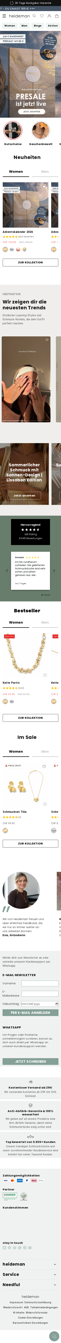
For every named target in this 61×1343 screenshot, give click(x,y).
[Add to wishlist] (44, 186)
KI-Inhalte (18, 1312)
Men (45, 171)
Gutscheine (13, 144)
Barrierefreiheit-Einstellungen (30, 1323)
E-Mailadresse (11, 994)
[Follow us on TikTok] (24, 1248)
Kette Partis (11, 682)
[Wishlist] (42, 16)
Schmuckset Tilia (15, 811)
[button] (4, 16)
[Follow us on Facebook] (9, 1247)
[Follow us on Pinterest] (14, 1247)
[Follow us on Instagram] (4, 1247)
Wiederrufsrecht (13, 1307)
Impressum (16, 1302)
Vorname (9, 983)
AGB (26, 1307)
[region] (30, 570)
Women (16, 171)
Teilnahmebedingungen (44, 1307)
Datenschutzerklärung (38, 1302)
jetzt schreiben (30, 1061)
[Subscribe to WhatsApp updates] (19, 1248)
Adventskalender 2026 (18, 231)
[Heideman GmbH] (19, 16)
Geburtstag (11, 1004)
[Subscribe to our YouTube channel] (30, 1247)
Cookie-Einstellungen (30, 1317)
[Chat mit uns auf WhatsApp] (54, 1336)
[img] (13, 688)
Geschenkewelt (41, 144)
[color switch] (5, 249)
